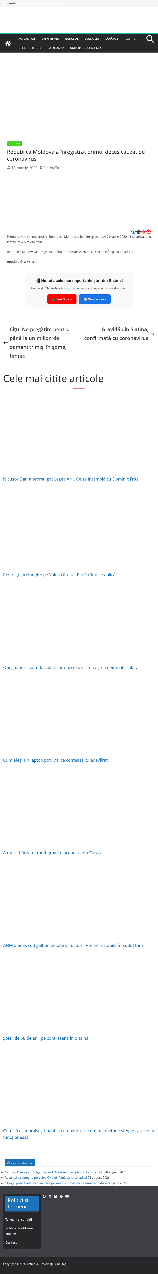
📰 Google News (94, 299)
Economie (92, 38)
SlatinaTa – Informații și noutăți (46, 1264)
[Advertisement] (79, 200)
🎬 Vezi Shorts (62, 299)
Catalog (54, 48)
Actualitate (27, 38)
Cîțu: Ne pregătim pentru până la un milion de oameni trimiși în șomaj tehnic (40, 342)
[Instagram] (143, 232)
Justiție (130, 38)
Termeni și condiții (18, 1219)
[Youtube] (148, 232)
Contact (11, 1242)
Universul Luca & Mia (85, 48)
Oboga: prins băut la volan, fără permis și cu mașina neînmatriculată (70, 667)
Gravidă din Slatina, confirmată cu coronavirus (116, 334)
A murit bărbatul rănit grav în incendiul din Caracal (53, 853)
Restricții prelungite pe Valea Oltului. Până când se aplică (59, 575)
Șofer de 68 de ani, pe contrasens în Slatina (45, 1038)
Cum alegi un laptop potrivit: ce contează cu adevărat (55, 760)
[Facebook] (133, 232)
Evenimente (50, 38)
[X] (138, 232)
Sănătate (111, 38)
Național (72, 38)
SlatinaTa (51, 167)
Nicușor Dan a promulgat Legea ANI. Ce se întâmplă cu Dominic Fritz (70, 479)
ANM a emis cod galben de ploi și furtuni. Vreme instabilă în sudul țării (73, 945)
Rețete (36, 48)
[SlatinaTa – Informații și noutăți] (8, 43)
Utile (22, 48)
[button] (62, 48)
